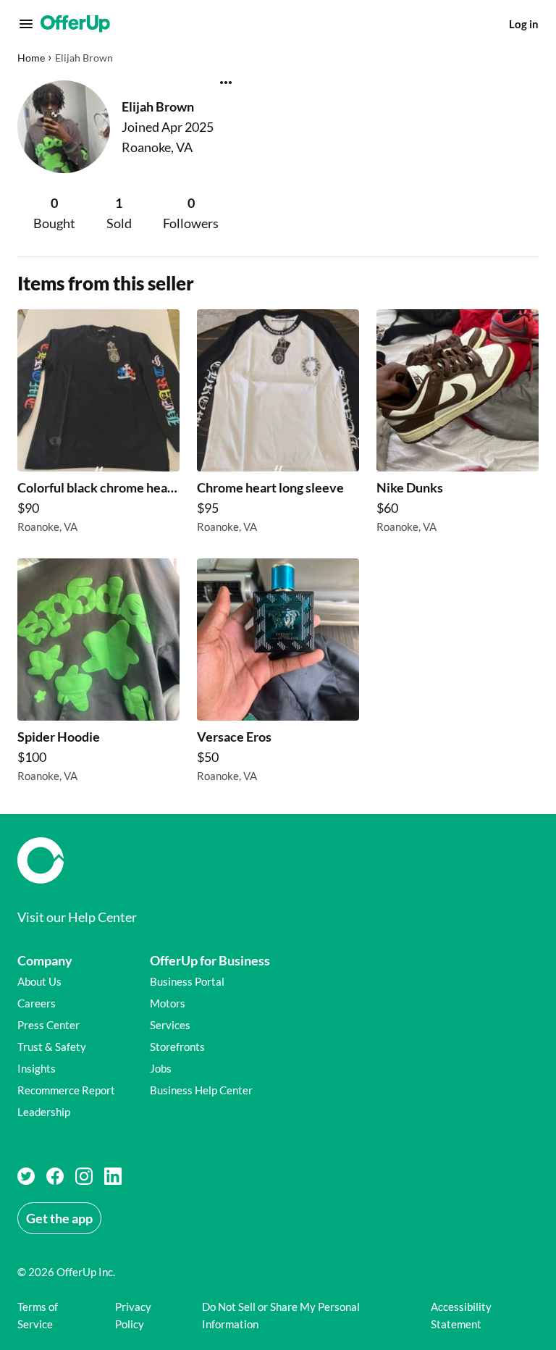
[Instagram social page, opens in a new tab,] (84, 1176)
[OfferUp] (75, 24)
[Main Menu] (26, 24)
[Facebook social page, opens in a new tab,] (55, 1176)
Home (31, 57)
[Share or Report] (226, 82)
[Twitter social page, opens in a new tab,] (26, 1176)
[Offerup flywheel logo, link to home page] (278, 860)
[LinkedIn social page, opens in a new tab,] (113, 1176)
